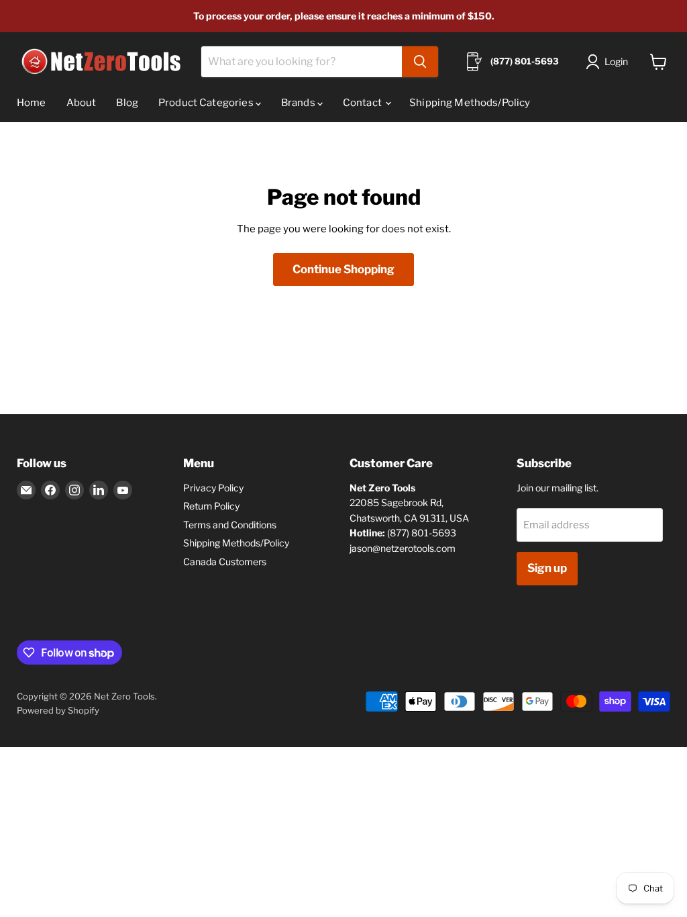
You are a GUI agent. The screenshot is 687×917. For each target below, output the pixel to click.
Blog (127, 103)
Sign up (547, 568)
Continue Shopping (343, 269)
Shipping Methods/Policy (469, 103)
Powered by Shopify (58, 710)
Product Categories (207, 103)
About (81, 103)
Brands (299, 103)
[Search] (420, 61)
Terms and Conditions (229, 524)
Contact (363, 103)
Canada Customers (224, 561)
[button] (609, 62)
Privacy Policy (213, 487)
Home (31, 103)
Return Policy (211, 506)
